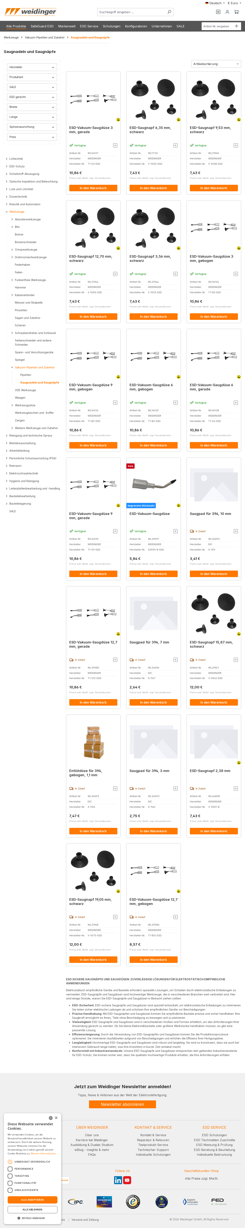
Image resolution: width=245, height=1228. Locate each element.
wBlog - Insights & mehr (91, 1150)
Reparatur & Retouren (153, 1140)
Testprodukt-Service (153, 1145)
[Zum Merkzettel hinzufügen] (115, 145)
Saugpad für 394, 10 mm (210, 514)
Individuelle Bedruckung (214, 1154)
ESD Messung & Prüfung (214, 1145)
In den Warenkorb (93, 188)
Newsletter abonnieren (122, 1104)
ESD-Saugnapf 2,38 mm (210, 771)
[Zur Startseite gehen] (30, 12)
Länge (14, 116)
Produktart (16, 77)
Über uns (92, 1135)
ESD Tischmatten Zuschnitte (214, 1140)
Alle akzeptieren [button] (32, 1199)
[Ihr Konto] (227, 12)
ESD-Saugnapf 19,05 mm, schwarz (90, 901)
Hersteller (16, 67)
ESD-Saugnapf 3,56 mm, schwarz (150, 258)
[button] (32, 1218)
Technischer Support (153, 1150)
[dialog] (32, 1168)
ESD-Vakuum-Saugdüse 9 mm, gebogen (91, 387)
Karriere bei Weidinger (92, 1140)
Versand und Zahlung (85, 1219)
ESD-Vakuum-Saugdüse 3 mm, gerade (91, 130)
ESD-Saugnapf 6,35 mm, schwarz (150, 130)
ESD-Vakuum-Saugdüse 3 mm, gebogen (211, 258)
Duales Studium (102, 1145)
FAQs (92, 1154)
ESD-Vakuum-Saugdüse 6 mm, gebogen (151, 387)
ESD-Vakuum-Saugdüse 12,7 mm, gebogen (154, 901)
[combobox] (131, 12)
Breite (13, 106)
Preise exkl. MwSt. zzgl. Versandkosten (90, 178)
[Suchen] (169, 12)
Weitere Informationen (43, 1153)
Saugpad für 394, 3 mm (149, 771)
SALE (13, 87)
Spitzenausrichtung (22, 126)
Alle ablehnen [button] (32, 1209)
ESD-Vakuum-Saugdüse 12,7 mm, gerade (93, 644)
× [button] (56, 1117)
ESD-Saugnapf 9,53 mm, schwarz (210, 130)
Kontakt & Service (153, 1135)
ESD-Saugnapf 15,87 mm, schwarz (211, 644)
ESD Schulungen (214, 1135)
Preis (13, 136)
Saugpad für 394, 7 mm (149, 642)
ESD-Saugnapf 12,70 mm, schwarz (90, 258)
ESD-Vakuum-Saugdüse (150, 514)
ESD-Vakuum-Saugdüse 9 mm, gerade (91, 516)
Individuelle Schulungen (153, 1154)
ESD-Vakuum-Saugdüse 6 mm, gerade (211, 387)
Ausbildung (78, 1145)
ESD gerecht (18, 97)
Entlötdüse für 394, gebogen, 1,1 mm (85, 773)
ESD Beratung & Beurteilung (214, 1150)
